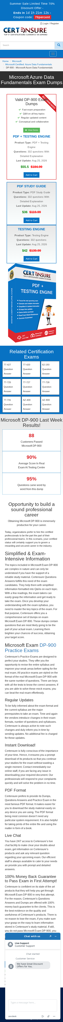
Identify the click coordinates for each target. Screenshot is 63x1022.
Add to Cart (31, 175)
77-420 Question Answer (27, 369)
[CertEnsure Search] (59, 45)
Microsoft (16, 61)
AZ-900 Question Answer (46, 404)
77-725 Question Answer (8, 387)
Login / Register (50, 23)
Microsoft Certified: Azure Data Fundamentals (28, 64)
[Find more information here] (33, 976)
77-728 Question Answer (46, 387)
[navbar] (6, 52)
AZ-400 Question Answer (27, 404)
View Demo (32, 130)
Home (5, 61)
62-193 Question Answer (46, 369)
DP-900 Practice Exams (30, 647)
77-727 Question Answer (27, 387)
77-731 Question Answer (8, 404)
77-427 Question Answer (8, 369)
